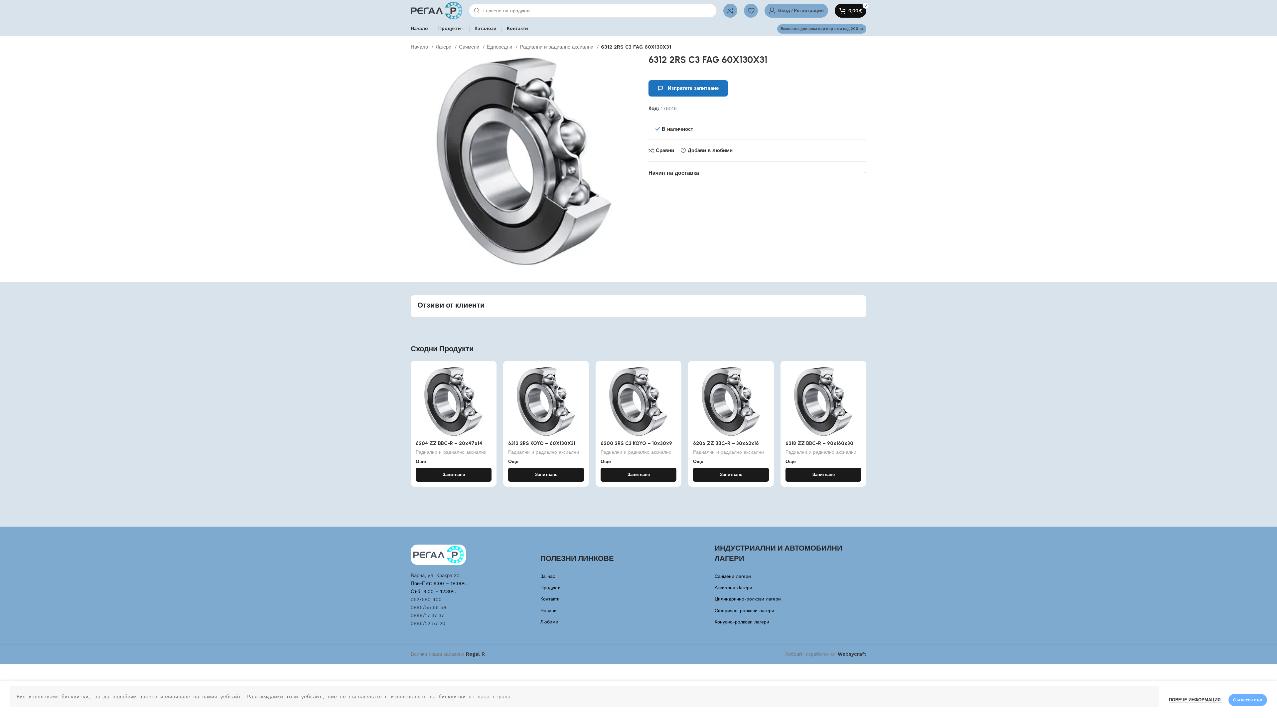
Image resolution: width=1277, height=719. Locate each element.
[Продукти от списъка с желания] (751, 10)
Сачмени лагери (733, 576)
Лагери (444, 47)
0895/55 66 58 (428, 607)
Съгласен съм (1247, 700)
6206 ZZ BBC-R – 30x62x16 (726, 443)
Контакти (550, 598)
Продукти (550, 587)
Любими (549, 621)
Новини (548, 610)
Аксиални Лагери (733, 587)
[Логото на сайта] (436, 10)
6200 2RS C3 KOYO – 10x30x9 (636, 443)
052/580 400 (426, 599)
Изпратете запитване (693, 88)
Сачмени (470, 47)
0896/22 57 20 (428, 623)
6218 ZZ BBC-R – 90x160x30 (819, 443)
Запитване (454, 474)
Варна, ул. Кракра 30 (435, 576)
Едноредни (500, 47)
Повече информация (1195, 699)
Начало (420, 47)
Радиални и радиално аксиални (557, 47)
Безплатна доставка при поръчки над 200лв (821, 29)
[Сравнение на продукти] (730, 10)
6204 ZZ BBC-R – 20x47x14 (449, 443)
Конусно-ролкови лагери (742, 621)
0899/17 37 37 (427, 615)
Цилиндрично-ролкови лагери (748, 598)
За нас (547, 576)
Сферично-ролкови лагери (744, 610)
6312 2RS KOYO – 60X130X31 (541, 443)
